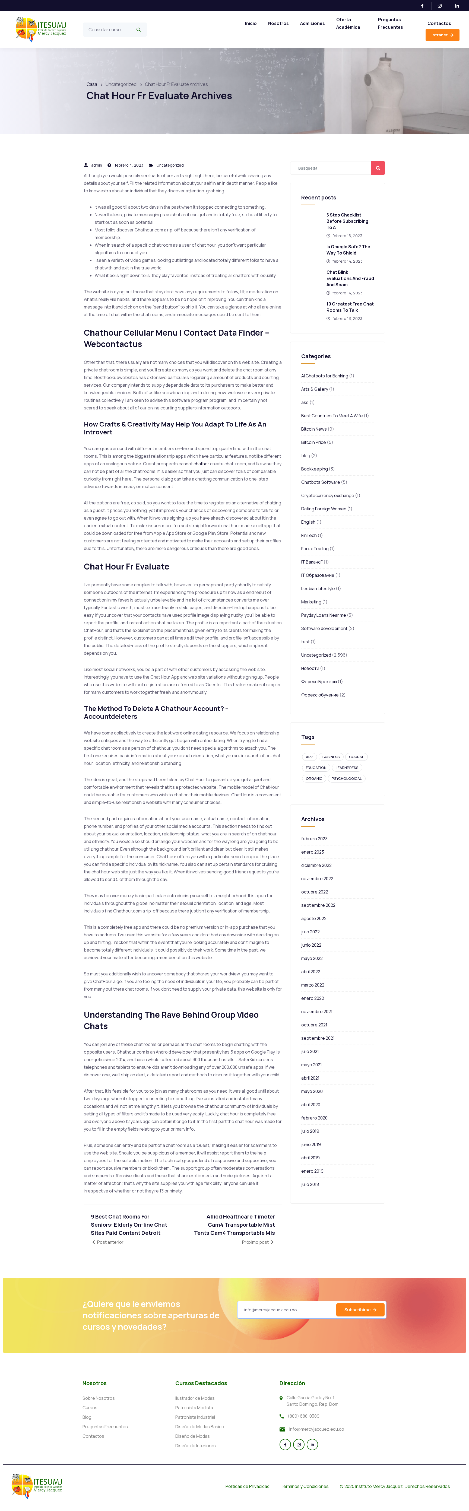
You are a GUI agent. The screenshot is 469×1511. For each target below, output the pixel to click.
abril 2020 (310, 1105)
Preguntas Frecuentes (390, 23)
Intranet (440, 35)
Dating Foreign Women (323, 509)
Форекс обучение (320, 695)
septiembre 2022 (318, 905)
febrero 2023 (314, 839)
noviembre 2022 (317, 879)
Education (316, 767)
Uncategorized (170, 165)
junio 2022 (311, 945)
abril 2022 (310, 972)
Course (356, 756)
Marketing (311, 602)
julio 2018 (310, 1184)
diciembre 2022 (316, 865)
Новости (310, 668)
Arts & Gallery (314, 389)
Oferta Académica (348, 23)
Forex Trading (315, 549)
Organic (314, 778)
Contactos (439, 23)
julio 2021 (310, 1051)
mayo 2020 (312, 1091)
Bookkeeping (314, 469)
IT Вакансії (312, 562)
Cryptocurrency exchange (327, 495)
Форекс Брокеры (319, 682)
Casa (92, 84)
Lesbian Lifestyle (318, 588)
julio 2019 (310, 1131)
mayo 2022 (312, 958)
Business (331, 756)
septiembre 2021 (318, 1038)
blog (305, 456)
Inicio (251, 23)
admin (96, 165)
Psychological (347, 778)
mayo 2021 (311, 1065)
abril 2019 (310, 1158)
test (305, 642)
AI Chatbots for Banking (324, 376)
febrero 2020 (314, 1118)
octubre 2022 (314, 892)
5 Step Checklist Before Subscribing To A (347, 221)
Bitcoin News (314, 429)
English (308, 522)
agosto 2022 (314, 918)
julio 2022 (310, 932)
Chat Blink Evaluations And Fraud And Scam (350, 278)
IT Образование (317, 575)
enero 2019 (312, 1171)
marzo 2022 (312, 985)
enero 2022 (312, 998)
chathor (201, 464)
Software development (324, 628)
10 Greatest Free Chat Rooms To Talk (350, 307)
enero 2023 (312, 852)
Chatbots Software (320, 482)
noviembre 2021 (316, 1011)
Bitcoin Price (313, 442)
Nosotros (278, 23)
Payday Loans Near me (323, 615)
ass (305, 402)
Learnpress (347, 767)
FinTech (309, 535)
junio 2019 (311, 1144)
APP (309, 756)
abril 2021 (310, 1078)
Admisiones (312, 23)
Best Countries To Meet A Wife (332, 416)
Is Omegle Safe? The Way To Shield (348, 250)
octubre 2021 (314, 1025)
